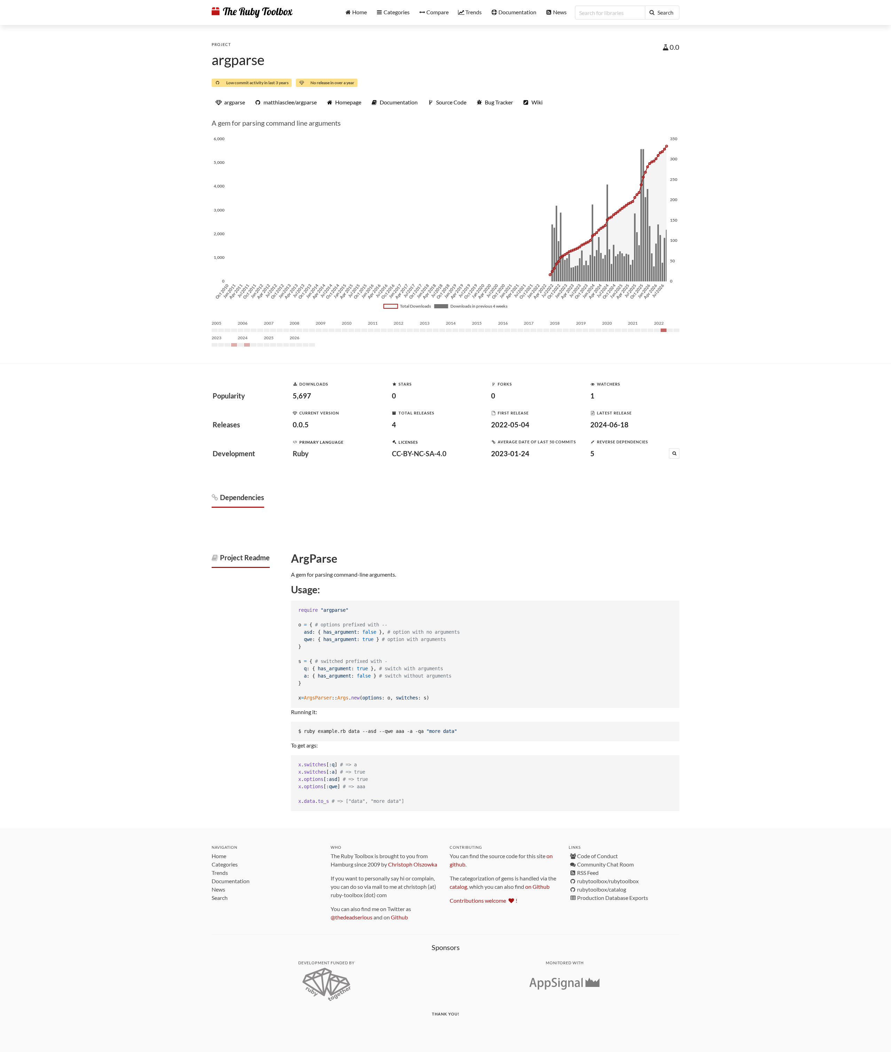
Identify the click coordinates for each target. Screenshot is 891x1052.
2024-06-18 (609, 424)
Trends (220, 872)
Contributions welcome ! (483, 900)
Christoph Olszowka (412, 864)
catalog (458, 886)
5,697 (302, 395)
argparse (238, 60)
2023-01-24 (510, 453)
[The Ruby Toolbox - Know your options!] (252, 12)
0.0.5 (301, 424)
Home (219, 856)
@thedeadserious (351, 917)
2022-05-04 (510, 424)
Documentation (231, 881)
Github (399, 917)
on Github (537, 886)
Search (220, 897)
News (218, 889)
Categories (225, 864)
